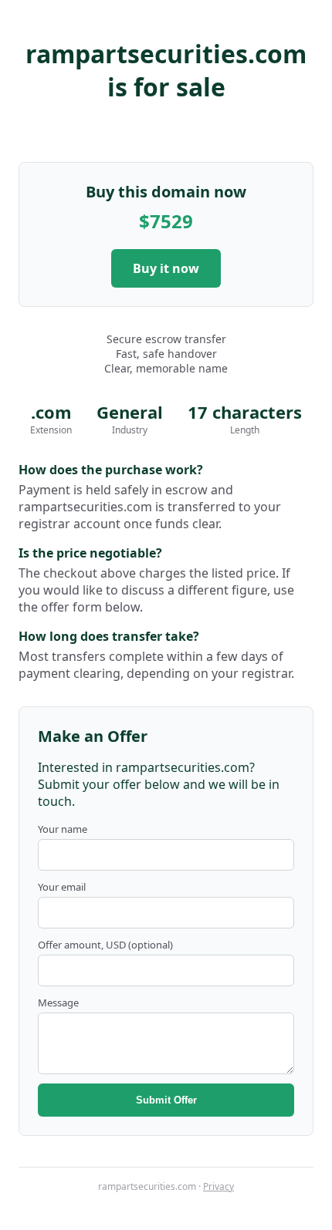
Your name (62, 829)
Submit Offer (166, 1100)
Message (58, 1002)
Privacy (218, 1186)
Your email (62, 887)
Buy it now (166, 268)
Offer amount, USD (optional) (105, 945)
